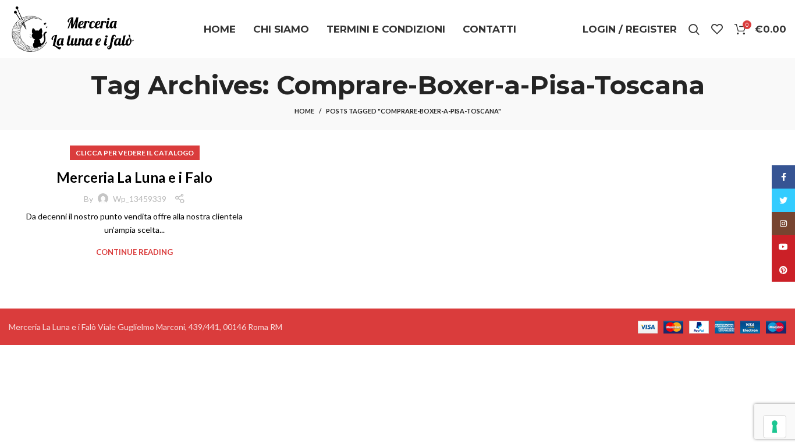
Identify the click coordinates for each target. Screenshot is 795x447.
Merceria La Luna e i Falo (134, 177)
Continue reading (134, 252)
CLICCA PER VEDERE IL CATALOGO (135, 152)
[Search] (694, 29)
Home (304, 111)
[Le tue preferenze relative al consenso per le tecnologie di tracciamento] (775, 427)
